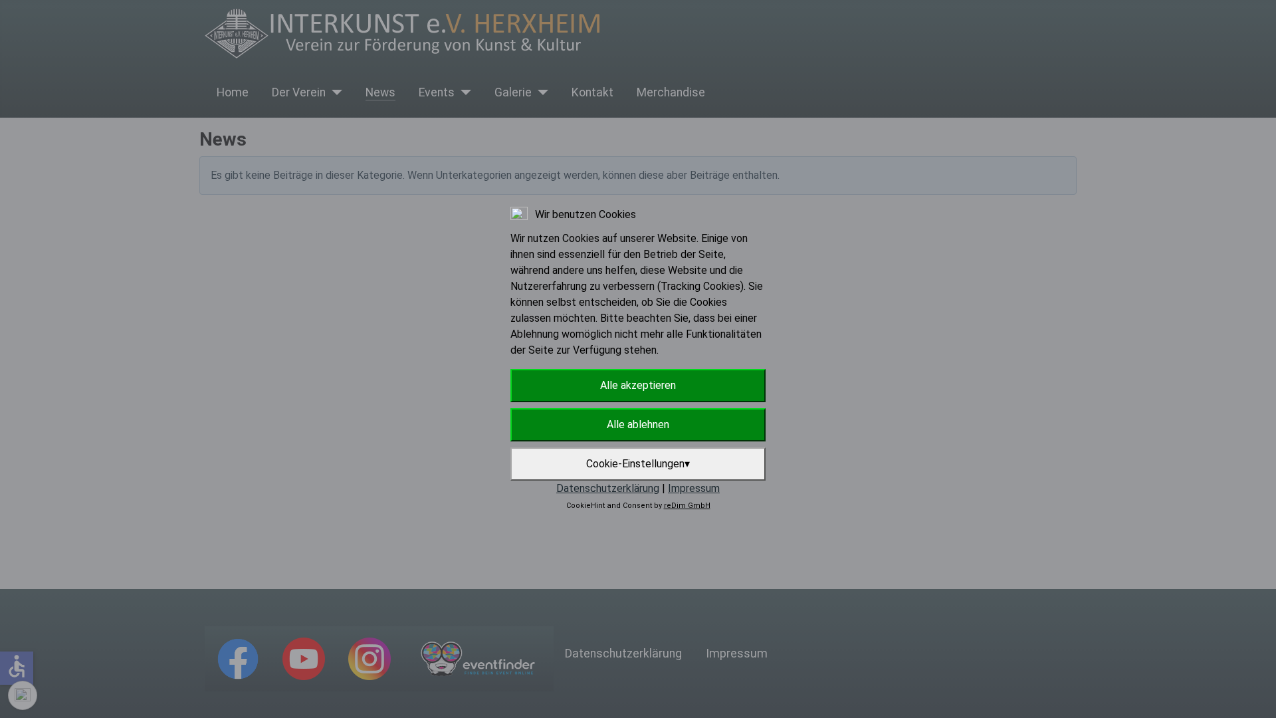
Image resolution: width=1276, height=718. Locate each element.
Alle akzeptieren (638, 385)
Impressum (694, 488)
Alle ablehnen (638, 424)
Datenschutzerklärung (607, 488)
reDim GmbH (687, 505)
